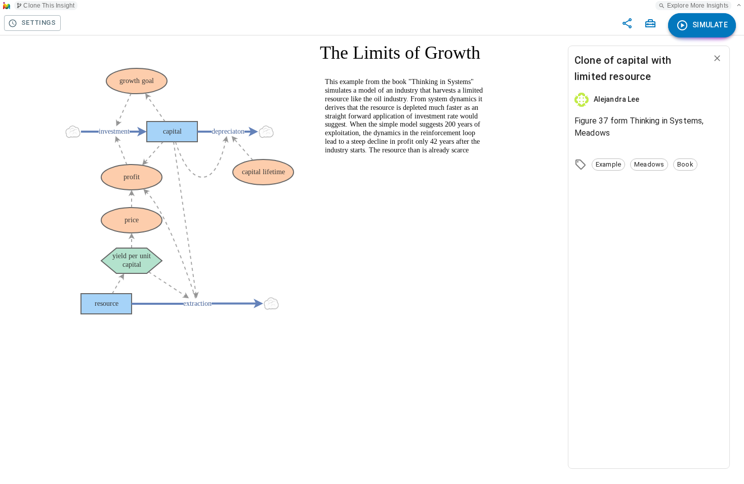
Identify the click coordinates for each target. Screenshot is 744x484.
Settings (38, 22)
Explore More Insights (697, 5)
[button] (608, 164)
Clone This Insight (48, 5)
